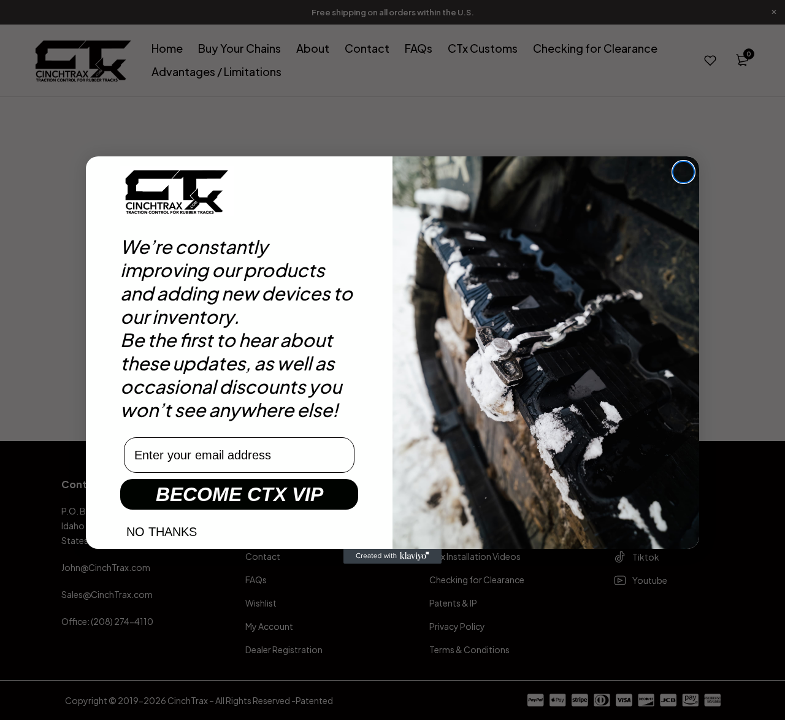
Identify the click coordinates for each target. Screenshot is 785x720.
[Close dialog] (683, 172)
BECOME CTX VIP (239, 494)
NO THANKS (161, 531)
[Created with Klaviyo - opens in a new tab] (392, 556)
